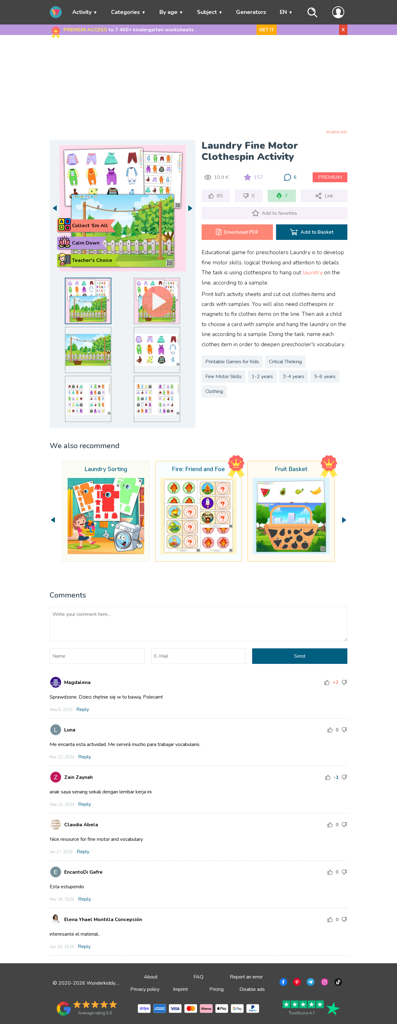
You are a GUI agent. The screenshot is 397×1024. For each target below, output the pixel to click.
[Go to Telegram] (310, 983)
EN (283, 12)
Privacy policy (144, 989)
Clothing (214, 391)
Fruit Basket (291, 469)
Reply (82, 709)
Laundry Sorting (105, 469)
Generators (251, 12)
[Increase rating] (327, 682)
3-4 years (293, 376)
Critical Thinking (285, 361)
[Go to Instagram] (323, 983)
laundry (313, 272)
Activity (81, 12)
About (151, 976)
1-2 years (262, 376)
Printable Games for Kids (232, 361)
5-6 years (325, 376)
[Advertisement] (198, 83)
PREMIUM (330, 177)
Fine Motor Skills (223, 376)
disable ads (336, 132)
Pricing (216, 989)
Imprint (180, 989)
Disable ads (252, 989)
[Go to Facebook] (282, 983)
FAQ (198, 976)
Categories (125, 12)
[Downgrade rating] (344, 682)
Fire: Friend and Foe (198, 469)
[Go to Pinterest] (296, 983)
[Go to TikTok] (337, 983)
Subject (207, 12)
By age (168, 12)
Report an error (246, 976)
